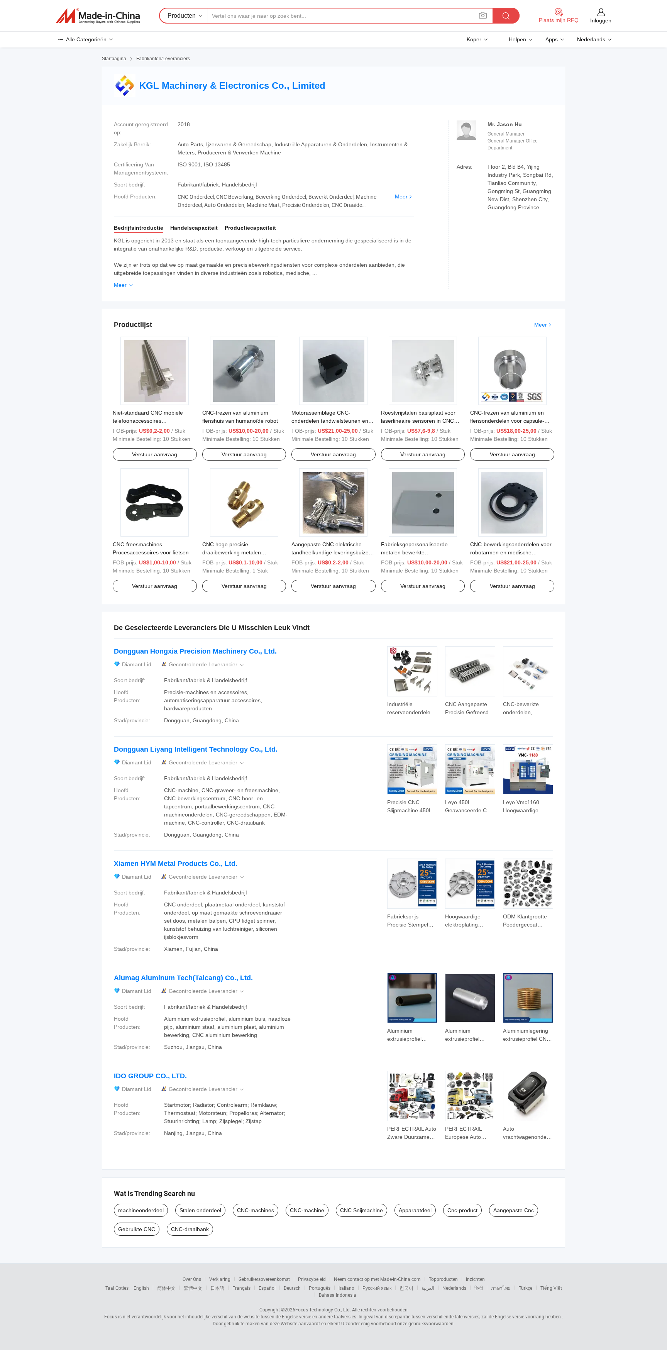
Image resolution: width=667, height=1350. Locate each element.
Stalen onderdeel (200, 1210)
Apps (551, 39)
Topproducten (443, 1279)
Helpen (517, 39)
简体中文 (166, 1288)
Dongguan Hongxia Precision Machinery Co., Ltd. (195, 651)
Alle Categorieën (86, 39)
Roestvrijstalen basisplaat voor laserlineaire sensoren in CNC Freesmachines (418, 421)
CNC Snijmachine (361, 1210)
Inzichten (475, 1279)
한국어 (406, 1288)
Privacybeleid (312, 1279)
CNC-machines (255, 1210)
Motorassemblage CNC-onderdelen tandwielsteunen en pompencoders (329, 421)
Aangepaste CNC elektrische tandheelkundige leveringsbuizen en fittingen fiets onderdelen (331, 552)
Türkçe (525, 1288)
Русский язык (376, 1288)
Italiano (346, 1288)
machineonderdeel (141, 1210)
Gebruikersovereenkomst (264, 1279)
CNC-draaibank (190, 1229)
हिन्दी (478, 1288)
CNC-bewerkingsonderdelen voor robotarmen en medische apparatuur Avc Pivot (511, 552)
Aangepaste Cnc (513, 1210)
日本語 (217, 1288)
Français (241, 1288)
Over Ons (192, 1279)
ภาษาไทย (501, 1288)
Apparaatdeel (415, 1210)
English (141, 1288)
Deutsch (292, 1288)
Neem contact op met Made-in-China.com (377, 1279)
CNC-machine (307, 1210)
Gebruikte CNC (136, 1229)
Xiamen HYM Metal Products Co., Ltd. (175, 863)
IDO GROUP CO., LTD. (150, 1076)
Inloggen (600, 20)
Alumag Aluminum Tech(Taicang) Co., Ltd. (183, 978)
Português (319, 1288)
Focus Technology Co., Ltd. (323, 1309)
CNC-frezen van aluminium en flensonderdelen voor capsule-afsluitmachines (507, 421)
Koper (474, 39)
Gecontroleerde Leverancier (207, 664)
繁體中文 (193, 1288)
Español (267, 1288)
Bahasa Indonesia (337, 1295)
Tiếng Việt (551, 1288)
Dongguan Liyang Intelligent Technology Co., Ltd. (196, 749)
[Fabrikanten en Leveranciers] (98, 16)
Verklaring (219, 1279)
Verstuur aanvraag (154, 454)
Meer (401, 196)
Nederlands (454, 1288)
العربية (428, 1288)
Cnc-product (462, 1210)
